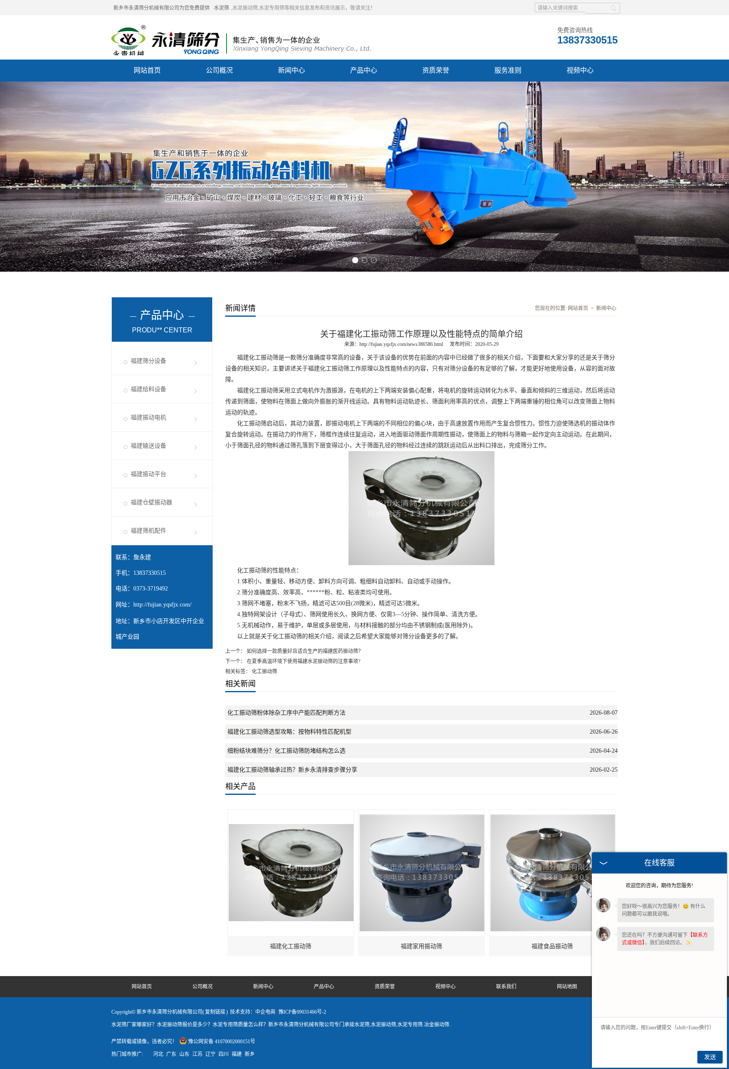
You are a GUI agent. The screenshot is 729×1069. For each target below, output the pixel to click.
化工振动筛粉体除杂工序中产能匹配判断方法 (286, 713)
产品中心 (363, 70)
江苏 (197, 1054)
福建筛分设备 (148, 361)
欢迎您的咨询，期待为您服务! (659, 886)
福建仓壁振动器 (151, 502)
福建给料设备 (148, 389)
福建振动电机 (148, 417)
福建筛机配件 (148, 531)
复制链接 (215, 1012)
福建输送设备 (148, 446)
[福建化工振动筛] (291, 813)
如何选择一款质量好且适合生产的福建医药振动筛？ (304, 651)
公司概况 (219, 70)
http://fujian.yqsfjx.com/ (162, 604)
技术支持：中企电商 (252, 1012)
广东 (171, 1054)
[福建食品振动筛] (552, 813)
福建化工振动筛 (290, 946)
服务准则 (507, 70)
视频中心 (580, 70)
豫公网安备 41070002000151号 (221, 1042)
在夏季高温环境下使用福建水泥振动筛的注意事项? (303, 661)
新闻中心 (291, 70)
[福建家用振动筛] (422, 813)
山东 (184, 1054)
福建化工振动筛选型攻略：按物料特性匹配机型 (289, 732)
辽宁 (210, 1054)
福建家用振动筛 (421, 946)
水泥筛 (221, 8)
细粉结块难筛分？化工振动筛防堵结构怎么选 (286, 751)
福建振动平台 (148, 474)
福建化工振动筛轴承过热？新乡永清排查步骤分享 (292, 770)
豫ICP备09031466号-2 (302, 1012)
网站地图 (567, 987)
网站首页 (147, 70)
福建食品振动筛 (552, 946)
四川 (224, 1054)
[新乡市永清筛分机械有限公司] (241, 26)
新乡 (250, 1054)
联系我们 (506, 987)
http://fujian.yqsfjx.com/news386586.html (401, 344)
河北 (158, 1054)
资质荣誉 (435, 70)
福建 (237, 1054)
